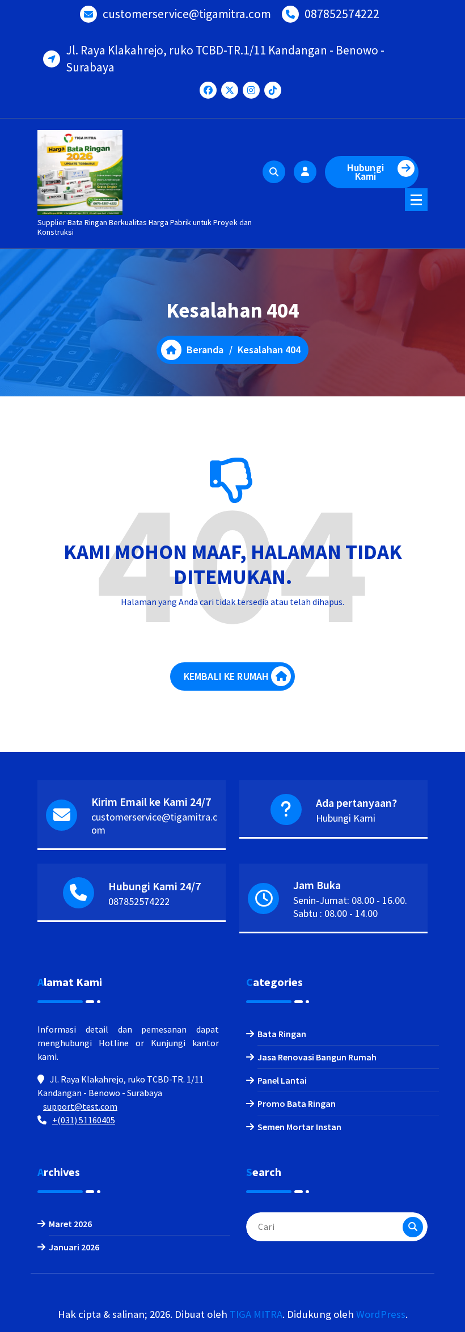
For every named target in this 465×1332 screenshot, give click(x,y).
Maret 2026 (70, 1223)
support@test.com (80, 1106)
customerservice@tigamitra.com (187, 14)
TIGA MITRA (256, 1314)
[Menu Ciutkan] (416, 199)
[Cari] (413, 1227)
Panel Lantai (282, 1080)
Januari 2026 (74, 1247)
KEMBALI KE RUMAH (226, 676)
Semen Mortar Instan (299, 1126)
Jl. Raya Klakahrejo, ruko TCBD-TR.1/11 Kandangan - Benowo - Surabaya (225, 59)
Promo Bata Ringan (296, 1103)
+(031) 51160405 (83, 1120)
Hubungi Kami (365, 172)
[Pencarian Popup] (274, 171)
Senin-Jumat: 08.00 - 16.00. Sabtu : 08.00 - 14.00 (350, 907)
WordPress (380, 1314)
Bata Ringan (281, 1033)
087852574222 (342, 14)
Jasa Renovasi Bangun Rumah (317, 1057)
